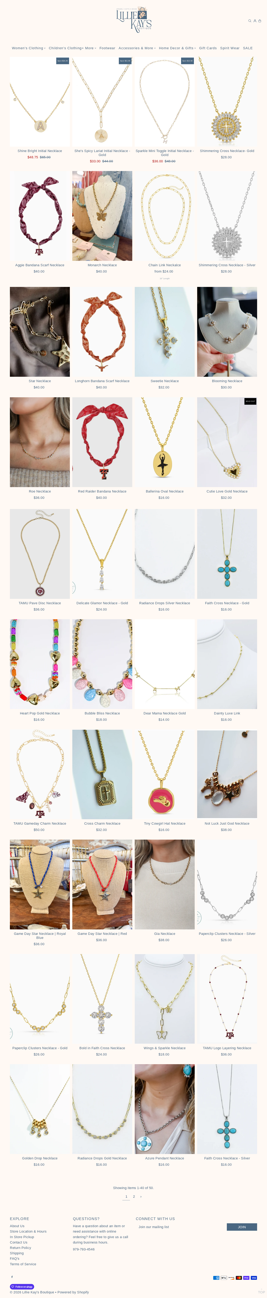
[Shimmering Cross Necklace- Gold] (227, 102)
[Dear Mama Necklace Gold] (165, 664)
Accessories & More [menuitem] (136, 48)
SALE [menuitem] (248, 48)
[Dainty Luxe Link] (227, 664)
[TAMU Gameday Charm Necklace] (40, 774)
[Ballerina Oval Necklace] (165, 442)
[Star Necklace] (40, 332)
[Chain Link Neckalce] (165, 216)
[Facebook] (12, 1277)
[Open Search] (249, 20)
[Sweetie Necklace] (165, 332)
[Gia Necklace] (165, 884)
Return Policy (20, 1248)
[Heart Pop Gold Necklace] (40, 664)
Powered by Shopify (73, 1292)
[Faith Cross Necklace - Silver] (227, 1109)
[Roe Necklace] (40, 442)
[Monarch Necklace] (102, 216)
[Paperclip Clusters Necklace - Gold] (40, 999)
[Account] (255, 20)
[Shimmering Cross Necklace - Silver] (227, 216)
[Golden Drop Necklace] (40, 1109)
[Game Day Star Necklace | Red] (102, 884)
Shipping (17, 1253)
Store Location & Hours (28, 1231)
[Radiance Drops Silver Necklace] (165, 554)
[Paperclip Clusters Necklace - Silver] (227, 884)
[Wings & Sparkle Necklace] (165, 999)
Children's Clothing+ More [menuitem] (71, 48)
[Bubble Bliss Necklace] (102, 664)
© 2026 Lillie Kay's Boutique (32, 1292)
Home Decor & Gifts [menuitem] (176, 48)
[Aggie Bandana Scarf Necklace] (40, 216)
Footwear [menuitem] (107, 48)
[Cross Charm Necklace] (102, 774)
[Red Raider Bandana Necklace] (102, 442)
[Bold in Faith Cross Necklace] (102, 999)
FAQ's (14, 1258)
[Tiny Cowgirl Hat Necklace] (165, 774)
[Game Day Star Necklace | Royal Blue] (40, 884)
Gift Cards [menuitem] (208, 48)
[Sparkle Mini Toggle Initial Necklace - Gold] (165, 102)
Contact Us (19, 1242)
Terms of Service (23, 1264)
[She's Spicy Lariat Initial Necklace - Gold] (102, 102)
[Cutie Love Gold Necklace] (227, 442)
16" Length (165, 279)
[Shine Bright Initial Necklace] (40, 102)
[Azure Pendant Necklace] (165, 1109)
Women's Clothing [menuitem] (27, 48)
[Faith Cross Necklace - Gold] (227, 554)
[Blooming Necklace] (227, 332)
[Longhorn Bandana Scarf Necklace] (102, 332)
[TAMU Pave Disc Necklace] (40, 554)
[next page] (141, 1196)
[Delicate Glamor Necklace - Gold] (102, 554)
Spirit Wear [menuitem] (230, 48)
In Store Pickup (22, 1237)
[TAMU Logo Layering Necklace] (227, 999)
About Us (17, 1226)
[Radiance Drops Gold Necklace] (102, 1109)
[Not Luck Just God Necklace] (227, 774)
